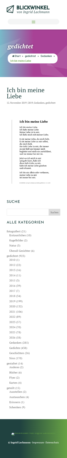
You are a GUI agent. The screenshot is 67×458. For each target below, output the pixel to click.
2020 (12, 306)
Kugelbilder (16, 240)
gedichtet (30, 56)
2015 (12, 280)
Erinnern (14, 402)
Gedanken (46, 56)
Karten (13, 383)
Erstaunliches (17, 235)
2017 (12, 291)
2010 (12, 260)
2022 (12, 317)
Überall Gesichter (19, 251)
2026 (12, 337)
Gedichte (14, 348)
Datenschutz (52, 442)
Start (18, 56)
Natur (12, 245)
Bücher (13, 372)
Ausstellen (15, 392)
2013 (12, 270)
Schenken (15, 407)
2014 (12, 275)
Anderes (14, 367)
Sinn (12, 358)
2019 (30, 102)
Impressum (38, 442)
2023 (12, 322)
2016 (12, 286)
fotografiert (14, 231)
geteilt (11, 388)
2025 (12, 332)
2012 (12, 265)
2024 (12, 327)
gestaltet (12, 363)
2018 (12, 296)
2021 (12, 311)
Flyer (12, 377)
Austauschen (17, 397)
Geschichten (16, 353)
